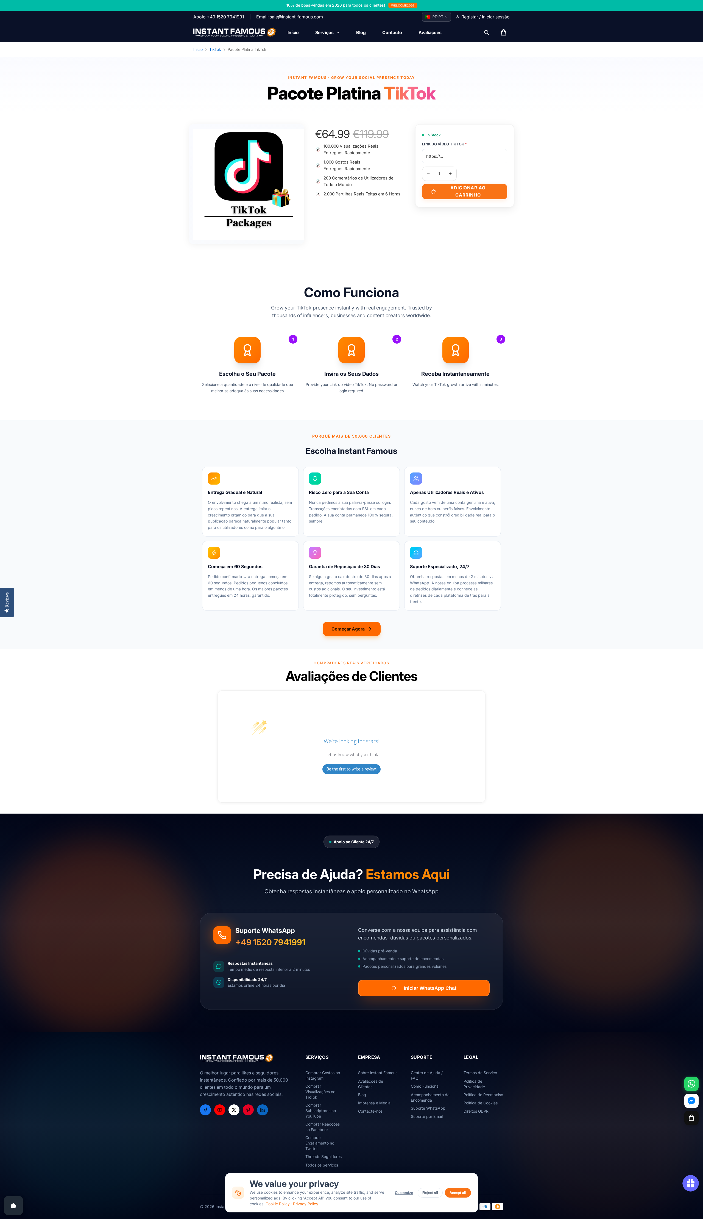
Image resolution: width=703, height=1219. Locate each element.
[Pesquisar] (487, 32)
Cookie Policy (278, 1203)
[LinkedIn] (262, 1109)
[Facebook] (205, 1109)
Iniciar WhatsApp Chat (430, 988)
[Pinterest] (248, 1109)
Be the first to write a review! (351, 769)
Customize (404, 1193)
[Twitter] (233, 1109)
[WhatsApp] (691, 1084)
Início (198, 49)
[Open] (13, 1205)
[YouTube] (219, 1109)
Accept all (458, 1193)
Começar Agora (348, 629)
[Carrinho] (691, 1118)
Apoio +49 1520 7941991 (218, 17)
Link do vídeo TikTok (444, 144)
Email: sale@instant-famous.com (289, 17)
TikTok (215, 49)
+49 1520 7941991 (270, 942)
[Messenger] (691, 1101)
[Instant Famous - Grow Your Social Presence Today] (235, 32)
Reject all (430, 1193)
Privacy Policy (305, 1203)
